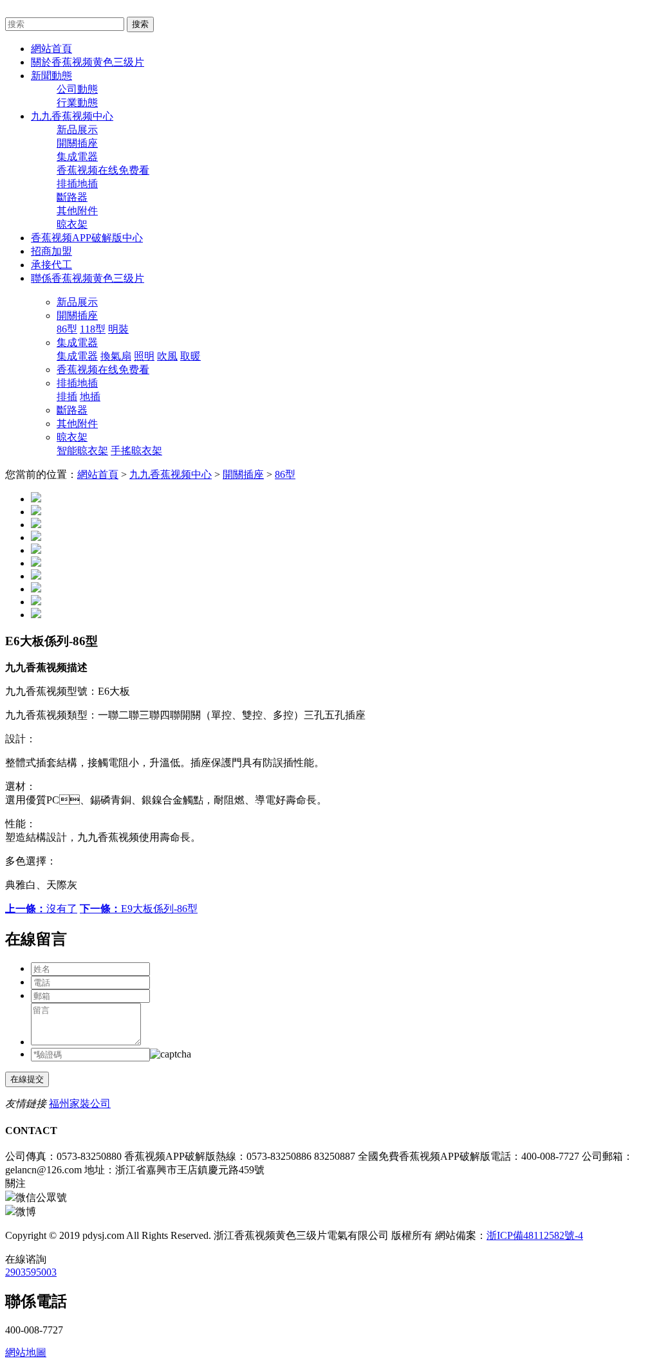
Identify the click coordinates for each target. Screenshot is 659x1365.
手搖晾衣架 (136, 450)
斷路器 (72, 197)
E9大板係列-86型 (139, 908)
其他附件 (77, 210)
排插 (67, 396)
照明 (144, 356)
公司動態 (77, 89)
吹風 (167, 356)
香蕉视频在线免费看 (103, 170)
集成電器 (77, 156)
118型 (93, 329)
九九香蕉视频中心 (170, 474)
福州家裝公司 (80, 1103)
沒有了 (41, 908)
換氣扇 (115, 356)
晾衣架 (72, 224)
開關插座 (77, 143)
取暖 (190, 356)
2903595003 (31, 1272)
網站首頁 (97, 474)
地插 (90, 396)
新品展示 (77, 129)
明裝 (118, 329)
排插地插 (77, 183)
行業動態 (77, 102)
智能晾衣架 (82, 450)
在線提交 (27, 1079)
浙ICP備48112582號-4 (535, 1235)
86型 (67, 329)
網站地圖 (25, 1352)
